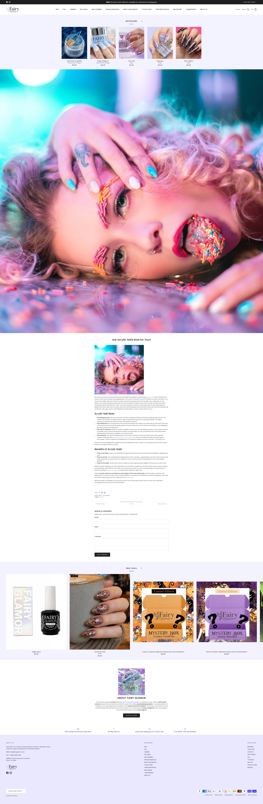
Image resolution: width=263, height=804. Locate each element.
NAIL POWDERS (97, 9)
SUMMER (73, 9)
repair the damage (113, 470)
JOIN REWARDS (191, 9)
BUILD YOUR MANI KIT (130, 9)
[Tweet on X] (99, 492)
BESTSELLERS (177, 9)
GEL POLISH (84, 9)
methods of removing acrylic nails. (124, 437)
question (101, 497)
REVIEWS (250, 767)
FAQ (248, 757)
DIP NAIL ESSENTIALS (112, 9)
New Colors (131, 568)
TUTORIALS (250, 760)
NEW (57, 9)
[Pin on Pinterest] (104, 492)
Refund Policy (218, 795)
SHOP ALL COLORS (131, 715)
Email (96, 527)
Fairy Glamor (13, 796)
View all (131, 24)
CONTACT (250, 752)
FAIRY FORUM (251, 754)
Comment (98, 536)
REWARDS (250, 747)
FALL (64, 9)
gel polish (130, 477)
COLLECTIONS (147, 9)
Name (96, 517)
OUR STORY (250, 749)
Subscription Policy (240, 795)
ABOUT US (203, 9)
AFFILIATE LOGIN (252, 765)
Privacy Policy (209, 795)
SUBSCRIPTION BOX (162, 9)
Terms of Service (252, 795)
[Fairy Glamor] (12, 9)
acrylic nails (150, 397)
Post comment (102, 554)
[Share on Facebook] (102, 492)
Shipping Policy (228, 795)
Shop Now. (153, 2)
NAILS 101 (250, 762)
